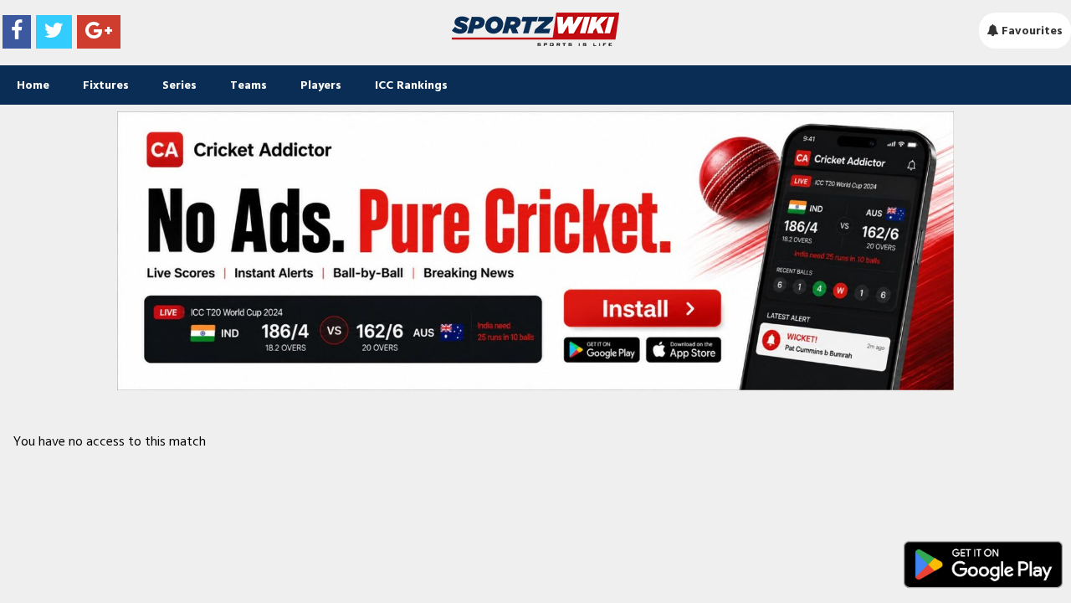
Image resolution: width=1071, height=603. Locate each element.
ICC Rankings (411, 85)
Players (320, 85)
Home (33, 85)
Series (179, 85)
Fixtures (106, 85)
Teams (248, 85)
